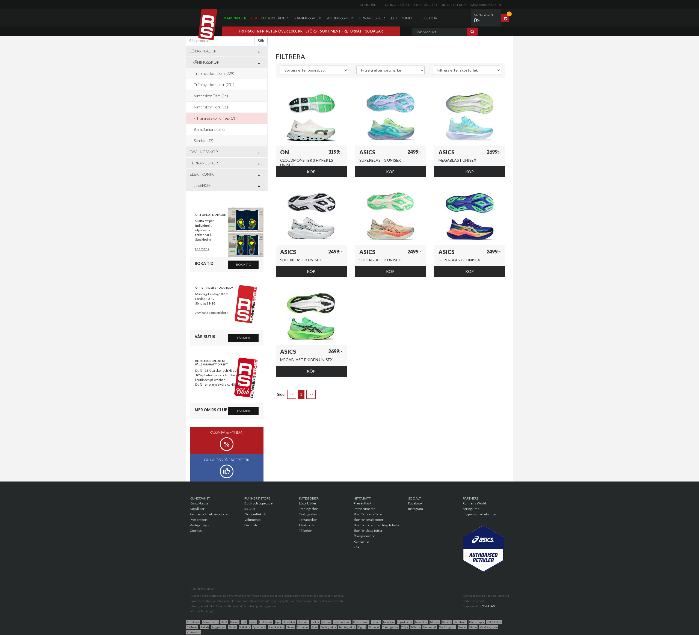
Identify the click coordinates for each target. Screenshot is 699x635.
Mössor (434, 622)
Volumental (252, 520)
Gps (277, 622)
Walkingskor (447, 627)
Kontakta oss (199, 503)
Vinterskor (193, 632)
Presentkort (199, 520)
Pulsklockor (494, 622)
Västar (473, 627)
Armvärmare (210, 622)
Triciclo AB (488, 606)
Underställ (430, 627)
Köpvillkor (197, 509)
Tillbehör (427, 18)
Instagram (415, 509)
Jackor (315, 622)
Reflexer (192, 627)
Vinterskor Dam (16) (211, 95)
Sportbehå (259, 627)
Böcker (234, 622)
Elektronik (401, 18)
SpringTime (471, 509)
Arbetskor (193, 622)
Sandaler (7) (203, 140)
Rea (253, 18)
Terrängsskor (347, 627)
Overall (446, 622)
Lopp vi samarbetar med (480, 514)
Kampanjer (235, 18)
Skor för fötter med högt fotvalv (376, 525)
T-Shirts (415, 627)
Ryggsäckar (218, 627)
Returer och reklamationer (209, 514)
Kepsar (326, 622)
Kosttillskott (361, 622)
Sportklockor (276, 627)
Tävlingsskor (339, 18)
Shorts (232, 627)
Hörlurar (303, 622)
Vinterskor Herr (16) (211, 107)
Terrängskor (371, 18)
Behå (224, 622)
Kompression (342, 622)
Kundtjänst (370, 5)
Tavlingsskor (328, 627)
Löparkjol (389, 622)
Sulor (315, 627)
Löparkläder (274, 18)
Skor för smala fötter (368, 520)
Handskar (289, 622)
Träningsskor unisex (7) (215, 118)
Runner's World (474, 503)
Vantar (462, 627)
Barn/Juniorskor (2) (210, 129)
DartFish (250, 525)
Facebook (415, 503)
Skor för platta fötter (368, 530)
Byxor (252, 622)
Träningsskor (306, 18)
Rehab (204, 627)
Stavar (290, 627)
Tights (362, 627)
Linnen (376, 622)
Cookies (196, 530)
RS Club (430, 5)
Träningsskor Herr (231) (214, 84)
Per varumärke (364, 509)
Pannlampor (476, 622)
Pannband (460, 622)
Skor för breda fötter (368, 514)
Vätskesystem (489, 627)
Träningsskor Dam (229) (214, 73)
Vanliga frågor (200, 525)
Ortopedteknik (453, 5)
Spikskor (244, 627)
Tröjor (404, 627)
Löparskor (421, 622)
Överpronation (364, 536)
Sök (261, 40)
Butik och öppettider (402, 5)
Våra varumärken (485, 5)
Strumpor (303, 627)
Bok (244, 622)
